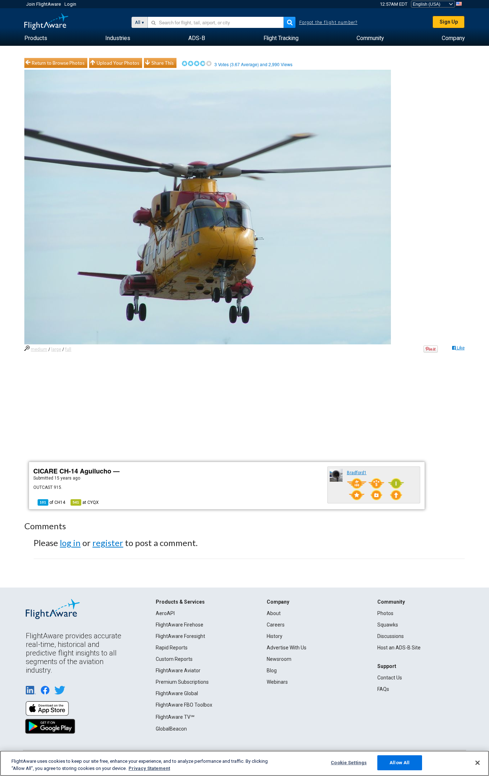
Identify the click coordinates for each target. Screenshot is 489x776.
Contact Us (389, 678)
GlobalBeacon (171, 729)
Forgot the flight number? (328, 22)
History (274, 636)
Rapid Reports (172, 647)
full (68, 349)
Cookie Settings (349, 762)
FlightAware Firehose (179, 625)
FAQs (383, 689)
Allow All (399, 762)
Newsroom (279, 659)
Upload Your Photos (118, 63)
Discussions (390, 636)
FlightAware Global (177, 693)
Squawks (387, 625)
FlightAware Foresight (180, 636)
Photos (385, 613)
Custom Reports (174, 659)
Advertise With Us (286, 647)
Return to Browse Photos (58, 63)
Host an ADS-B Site (399, 647)
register (107, 542)
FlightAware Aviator (178, 670)
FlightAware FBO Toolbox (184, 705)
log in (70, 542)
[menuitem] (36, 38)
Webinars (277, 682)
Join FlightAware (43, 4)
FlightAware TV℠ (175, 717)
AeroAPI (165, 613)
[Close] (477, 763)
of (52, 502)
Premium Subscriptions (182, 682)
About (274, 613)
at (86, 502)
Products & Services (180, 602)
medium (39, 349)
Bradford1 (357, 472)
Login (70, 4)
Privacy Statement (149, 768)
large (56, 349)
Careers (276, 625)
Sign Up (449, 22)
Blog (272, 670)
